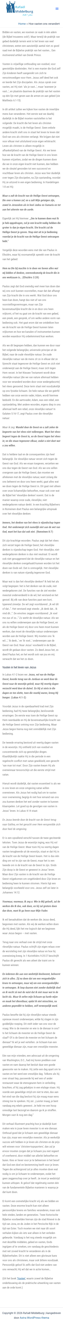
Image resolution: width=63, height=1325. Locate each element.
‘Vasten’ (21, 1278)
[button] (57, 8)
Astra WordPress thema (34, 1317)
